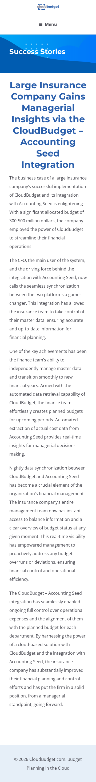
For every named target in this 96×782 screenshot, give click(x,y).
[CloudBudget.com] (48, 7)
